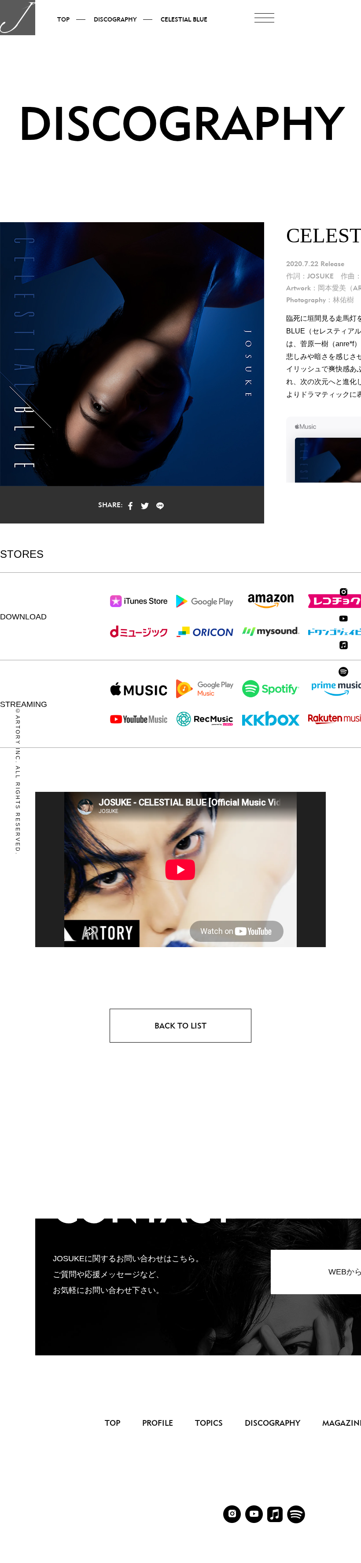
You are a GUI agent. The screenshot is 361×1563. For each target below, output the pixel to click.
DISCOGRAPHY (272, 1423)
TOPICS (209, 1423)
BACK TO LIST (180, 1025)
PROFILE (157, 1423)
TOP (112, 1423)
